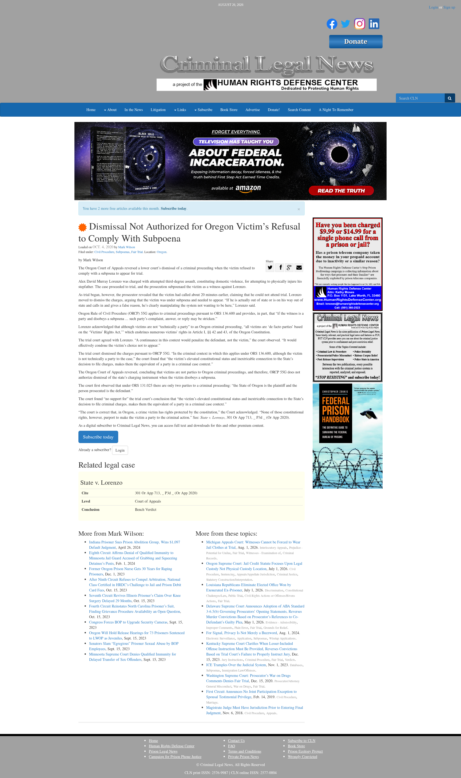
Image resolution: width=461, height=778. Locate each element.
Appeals (271, 713)
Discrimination (274, 590)
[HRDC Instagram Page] (359, 21)
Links (181, 109)
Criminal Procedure (257, 660)
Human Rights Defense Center (171, 745)
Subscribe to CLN (301, 740)
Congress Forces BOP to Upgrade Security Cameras (128, 622)
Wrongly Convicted (302, 756)
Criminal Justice (287, 574)
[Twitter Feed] (346, 21)
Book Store (228, 109)
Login (433, 7)
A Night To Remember (336, 109)
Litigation (158, 109)
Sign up (449, 7)
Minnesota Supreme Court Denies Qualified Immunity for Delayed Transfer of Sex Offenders (132, 656)
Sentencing (228, 574)
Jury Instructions (232, 660)
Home (91, 109)
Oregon (161, 252)
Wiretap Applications (282, 638)
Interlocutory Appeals (273, 548)
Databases (296, 665)
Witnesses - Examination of (263, 553)
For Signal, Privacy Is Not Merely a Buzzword (241, 632)
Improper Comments (219, 628)
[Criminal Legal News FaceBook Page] (332, 21)
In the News (134, 109)
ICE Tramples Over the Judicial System (236, 664)
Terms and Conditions (244, 751)
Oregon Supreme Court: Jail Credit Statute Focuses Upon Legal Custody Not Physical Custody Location (254, 566)
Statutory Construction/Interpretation (229, 580)
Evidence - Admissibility (281, 622)
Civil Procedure (104, 252)
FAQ (231, 745)
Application (244, 638)
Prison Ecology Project (305, 751)
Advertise (252, 109)
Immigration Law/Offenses (238, 670)
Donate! (274, 109)
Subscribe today (173, 208)
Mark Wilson (126, 247)
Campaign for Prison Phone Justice (175, 756)
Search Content (299, 109)
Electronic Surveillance (220, 638)
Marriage (211, 702)
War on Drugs (242, 686)
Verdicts (290, 660)
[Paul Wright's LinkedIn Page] (374, 21)
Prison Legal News (163, 751)
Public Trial (235, 596)
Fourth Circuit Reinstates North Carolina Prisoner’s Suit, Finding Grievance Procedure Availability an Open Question (134, 608)
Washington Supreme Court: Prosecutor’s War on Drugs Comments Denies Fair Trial (248, 678)
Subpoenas (123, 252)
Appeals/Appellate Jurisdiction (256, 574)
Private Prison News (243, 756)
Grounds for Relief (275, 628)
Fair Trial (137, 252)
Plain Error (241, 628)
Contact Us (236, 740)
